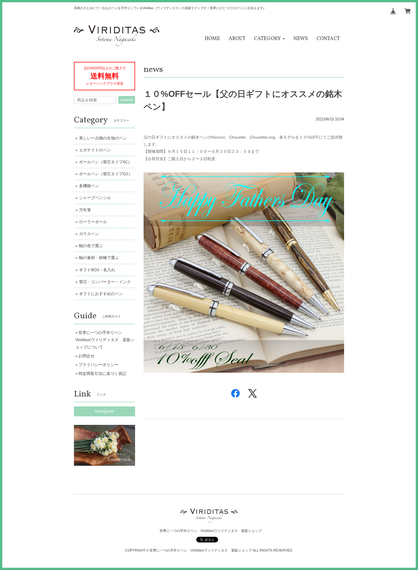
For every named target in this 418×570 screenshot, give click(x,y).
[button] (269, 39)
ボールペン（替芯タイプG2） (105, 174)
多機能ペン (89, 185)
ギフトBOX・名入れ (97, 270)
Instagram (104, 411)
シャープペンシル (95, 197)
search (127, 99)
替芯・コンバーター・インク (105, 281)
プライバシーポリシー (98, 364)
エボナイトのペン (95, 150)
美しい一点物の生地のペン (103, 138)
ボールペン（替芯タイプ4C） (105, 162)
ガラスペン (89, 233)
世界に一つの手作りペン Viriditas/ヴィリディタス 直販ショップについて (104, 339)
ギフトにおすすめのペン (101, 293)
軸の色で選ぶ (91, 245)
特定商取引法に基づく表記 (102, 373)
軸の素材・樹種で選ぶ (99, 257)
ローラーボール (93, 222)
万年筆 (85, 210)
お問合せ (86, 356)
